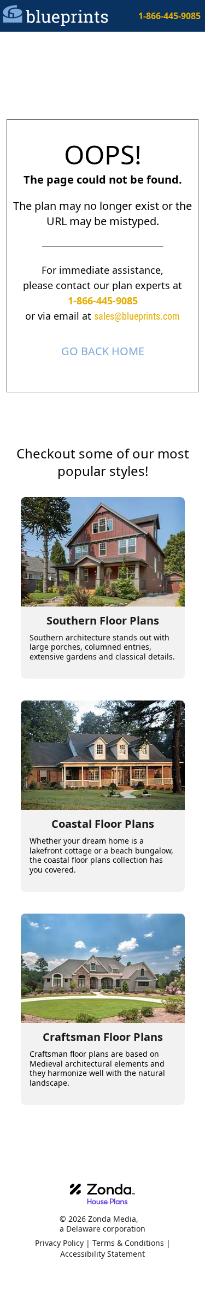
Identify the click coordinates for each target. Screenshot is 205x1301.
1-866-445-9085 (169, 16)
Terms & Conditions (128, 1243)
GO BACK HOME (102, 351)
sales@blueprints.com (137, 316)
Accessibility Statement (102, 1254)
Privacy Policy (59, 1243)
